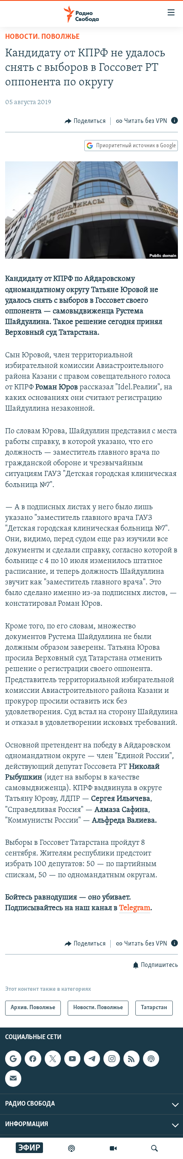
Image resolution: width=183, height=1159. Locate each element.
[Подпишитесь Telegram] (92, 1059)
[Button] (85, 121)
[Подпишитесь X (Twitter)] (53, 1059)
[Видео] (113, 1148)
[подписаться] (13, 1078)
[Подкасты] (151, 1059)
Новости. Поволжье (42, 37)
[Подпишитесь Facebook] (33, 1059)
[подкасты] (71, 1148)
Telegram (134, 908)
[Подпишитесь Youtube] (72, 1059)
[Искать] (154, 1148)
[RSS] (131, 1059)
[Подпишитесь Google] (13, 1059)
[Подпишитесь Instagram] (111, 1059)
